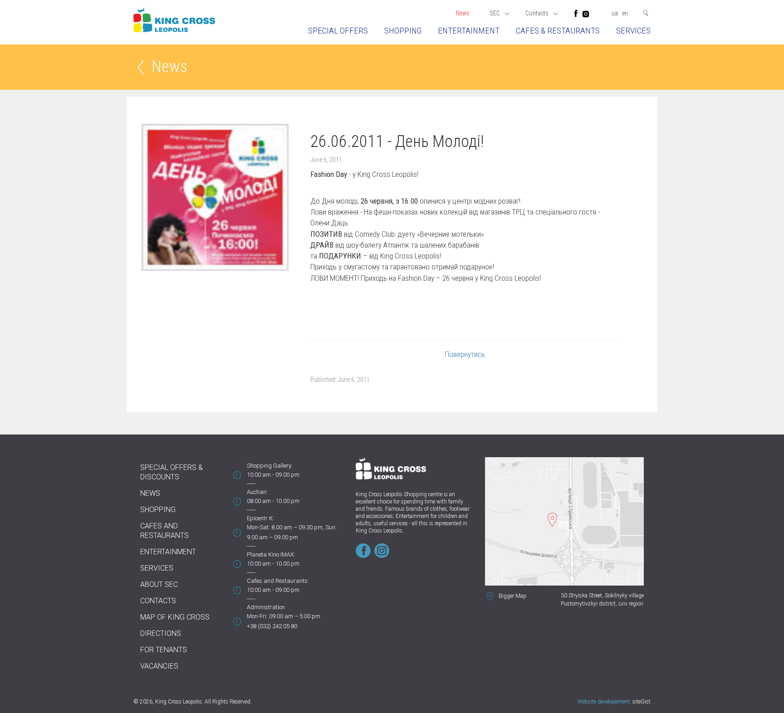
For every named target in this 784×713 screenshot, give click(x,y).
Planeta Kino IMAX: (271, 554)
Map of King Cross (175, 617)
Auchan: (257, 491)
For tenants (163, 649)
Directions (160, 633)
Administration (266, 607)
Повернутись (465, 354)
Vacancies (159, 666)
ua (615, 13)
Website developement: (604, 701)
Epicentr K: (260, 518)
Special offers (338, 30)
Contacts (158, 600)
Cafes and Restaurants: (278, 580)
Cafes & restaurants (558, 30)
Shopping (402, 30)
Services (633, 30)
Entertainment (469, 30)
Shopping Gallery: (270, 465)
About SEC (159, 584)
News (463, 13)
